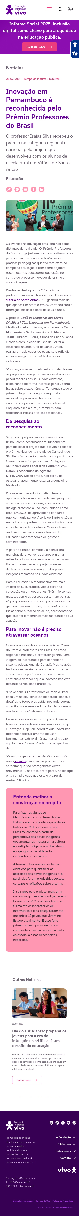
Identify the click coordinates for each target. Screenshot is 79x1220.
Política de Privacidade (63, 1201)
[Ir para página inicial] (14, 9)
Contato (65, 1158)
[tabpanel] (39, 1036)
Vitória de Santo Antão (23, 300)
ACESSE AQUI (36, 47)
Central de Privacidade (23, 1201)
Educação (14, 178)
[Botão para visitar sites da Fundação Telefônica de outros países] (70, 9)
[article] (39, 596)
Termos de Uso (43, 1201)
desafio (20, 761)
